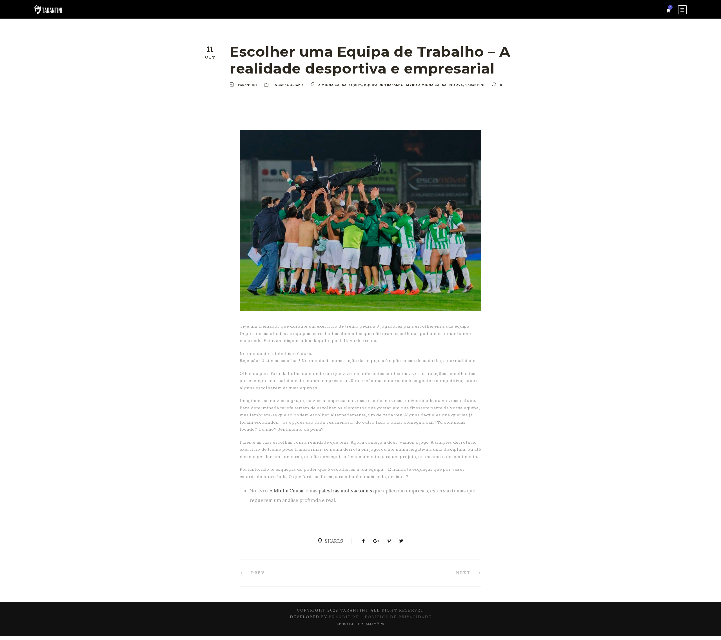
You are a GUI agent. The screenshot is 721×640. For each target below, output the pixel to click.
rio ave (456, 85)
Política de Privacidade (398, 616)
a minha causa (332, 85)
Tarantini (247, 85)
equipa (355, 85)
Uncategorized (287, 85)
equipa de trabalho (384, 85)
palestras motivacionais (345, 491)
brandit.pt (344, 616)
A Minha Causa (286, 491)
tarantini (475, 85)
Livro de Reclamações (360, 624)
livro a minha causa (426, 85)
